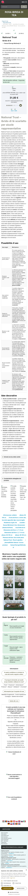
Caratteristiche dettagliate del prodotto (12, 479)
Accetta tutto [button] (7, 888)
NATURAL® (9, 860)
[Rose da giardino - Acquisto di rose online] (24, 6)
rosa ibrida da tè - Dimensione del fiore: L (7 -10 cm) (15, 529)
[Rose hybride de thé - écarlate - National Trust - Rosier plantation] (14, 824)
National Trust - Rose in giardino (13, 540)
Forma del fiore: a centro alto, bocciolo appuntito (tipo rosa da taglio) (14, 519)
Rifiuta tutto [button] (20, 888)
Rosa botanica (4, 843)
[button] (14, 892)
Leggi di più (12, 878)
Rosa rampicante (4, 839)
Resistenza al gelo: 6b (10, 522)
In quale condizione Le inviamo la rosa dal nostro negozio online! (14, 673)
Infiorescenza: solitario (10, 515)
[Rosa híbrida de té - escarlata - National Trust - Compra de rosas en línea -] (11, 821)
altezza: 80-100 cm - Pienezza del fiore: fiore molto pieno (15, 536)
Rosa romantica (4, 832)
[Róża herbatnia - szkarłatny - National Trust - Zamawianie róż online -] (17, 821)
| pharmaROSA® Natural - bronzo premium (14, 542)
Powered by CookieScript (14, 894)
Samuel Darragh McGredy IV (18, 546)
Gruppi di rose (5, 21)
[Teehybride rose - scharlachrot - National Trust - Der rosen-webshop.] (14, 821)
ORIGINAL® (11, 853)
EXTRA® (11, 856)
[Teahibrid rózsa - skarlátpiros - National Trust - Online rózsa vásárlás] (3, 821)
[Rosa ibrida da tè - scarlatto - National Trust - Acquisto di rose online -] (25, 821)
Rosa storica (3, 834)
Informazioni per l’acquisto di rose (14, 691)
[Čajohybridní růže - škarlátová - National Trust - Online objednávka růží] (9, 821)
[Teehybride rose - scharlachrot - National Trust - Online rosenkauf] (9, 824)
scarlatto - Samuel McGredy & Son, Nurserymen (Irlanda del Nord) (13, 525)
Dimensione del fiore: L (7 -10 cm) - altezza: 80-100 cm (13, 534)
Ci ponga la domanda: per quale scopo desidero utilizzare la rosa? (14, 681)
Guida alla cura (14, 701)
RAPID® (7, 863)
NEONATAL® (9, 867)
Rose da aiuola (4, 836)
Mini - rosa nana (4, 841)
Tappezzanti (3, 842)
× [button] (26, 870)
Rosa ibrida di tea (7, 22)
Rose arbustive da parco (6, 838)
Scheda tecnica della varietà (12, 457)
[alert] (14, 882)
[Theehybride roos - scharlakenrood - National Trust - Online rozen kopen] (19, 824)
